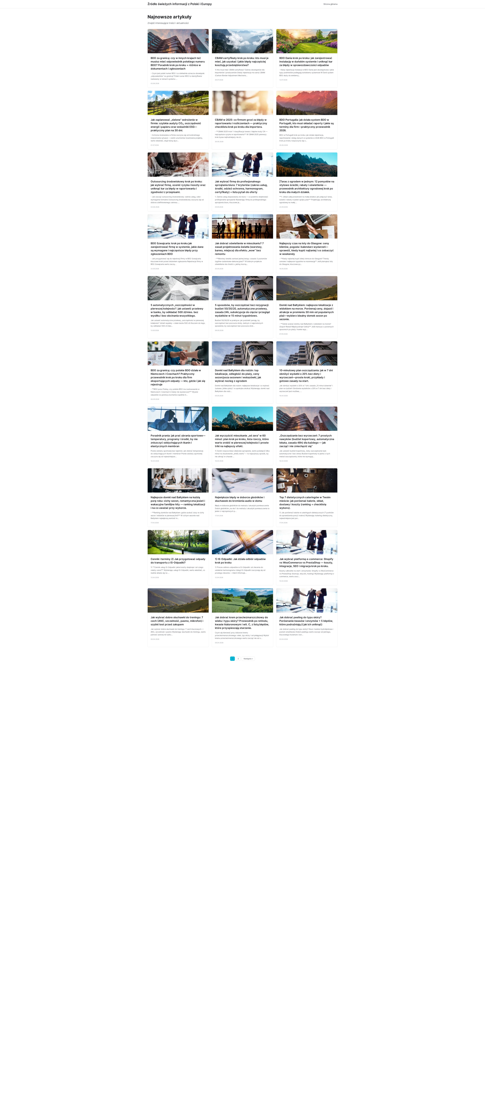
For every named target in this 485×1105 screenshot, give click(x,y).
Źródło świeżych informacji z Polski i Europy (180, 4)
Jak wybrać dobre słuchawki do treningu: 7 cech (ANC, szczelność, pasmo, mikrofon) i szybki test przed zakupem (177, 621)
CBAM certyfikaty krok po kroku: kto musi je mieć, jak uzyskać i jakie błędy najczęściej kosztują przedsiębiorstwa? (242, 62)
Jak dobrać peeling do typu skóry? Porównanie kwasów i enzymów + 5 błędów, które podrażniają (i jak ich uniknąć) (306, 621)
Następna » (248, 659)
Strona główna (330, 4)
